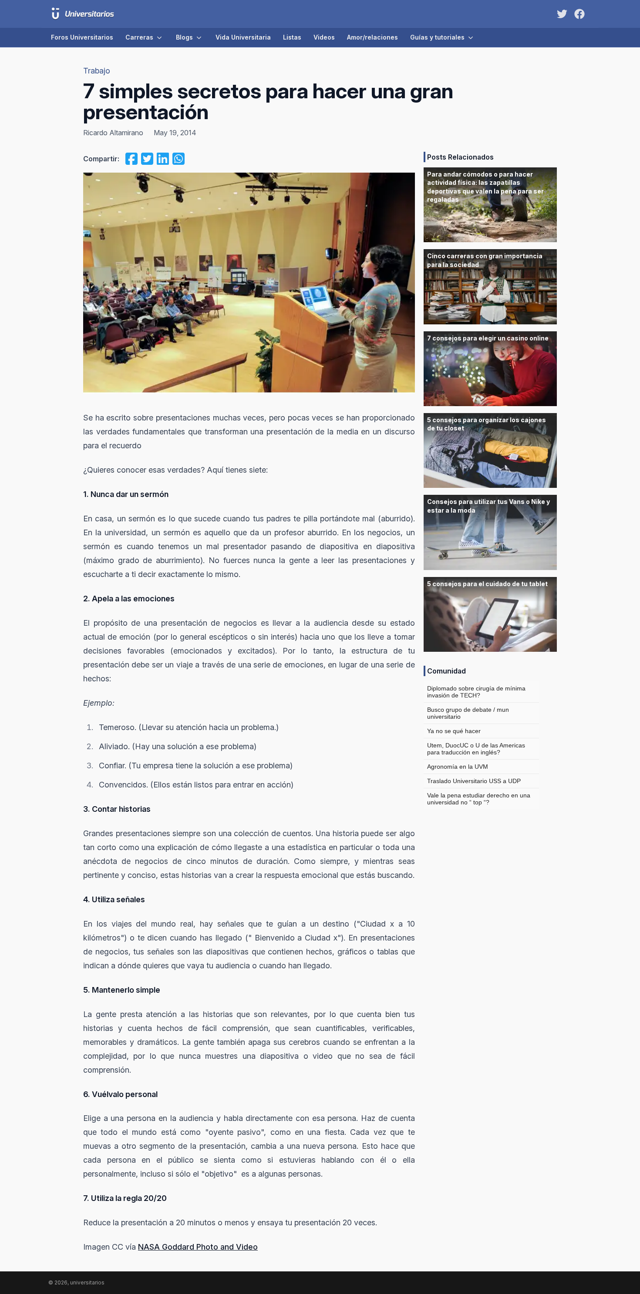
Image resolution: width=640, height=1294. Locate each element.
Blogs (184, 37)
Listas (292, 37)
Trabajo (96, 70)
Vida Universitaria (243, 37)
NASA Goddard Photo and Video (198, 1246)
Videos (324, 37)
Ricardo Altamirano (113, 132)
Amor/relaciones (372, 37)
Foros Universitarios (82, 37)
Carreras (139, 37)
